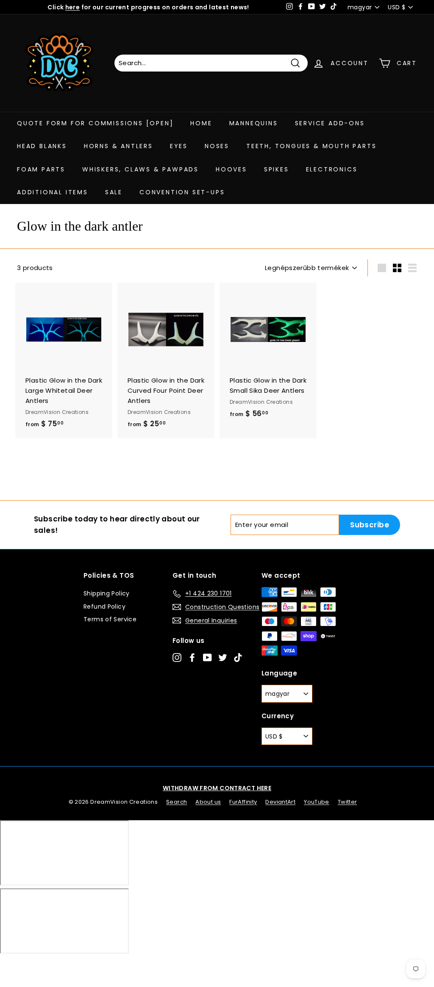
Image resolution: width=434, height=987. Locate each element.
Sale (113, 192)
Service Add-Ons (330, 123)
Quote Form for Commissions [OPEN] (95, 123)
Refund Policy (104, 606)
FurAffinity (243, 802)
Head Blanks (42, 146)
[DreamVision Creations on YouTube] (207, 657)
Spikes (276, 169)
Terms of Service (109, 619)
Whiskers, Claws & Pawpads (140, 169)
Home (201, 123)
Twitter (347, 802)
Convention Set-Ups (182, 192)
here (72, 7)
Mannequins (253, 123)
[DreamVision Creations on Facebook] (192, 657)
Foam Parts (41, 169)
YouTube (316, 802)
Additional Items (52, 192)
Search (176, 802)
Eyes (179, 146)
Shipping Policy (106, 593)
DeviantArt (280, 802)
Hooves (231, 169)
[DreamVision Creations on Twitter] (222, 657)
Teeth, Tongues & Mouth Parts (311, 146)
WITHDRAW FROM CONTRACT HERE (217, 788)
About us (208, 802)
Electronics (332, 169)
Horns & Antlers (118, 146)
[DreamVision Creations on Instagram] (176, 657)
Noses (217, 146)
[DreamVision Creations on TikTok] (238, 657)
